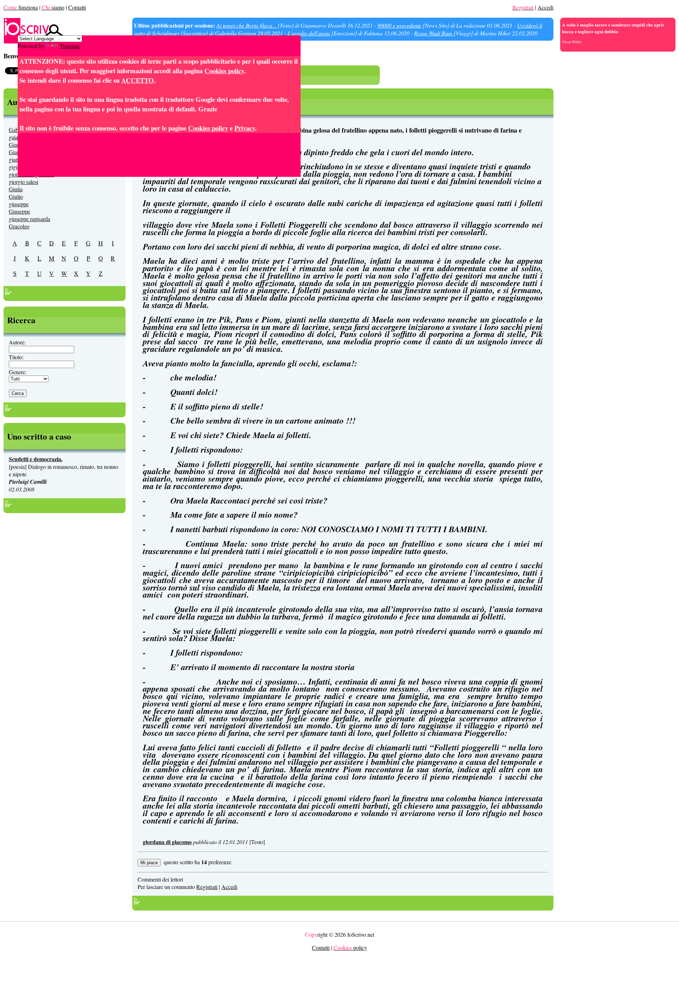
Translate (70, 46)
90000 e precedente (399, 25)
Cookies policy (224, 70)
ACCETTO (137, 80)
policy (350, 947)
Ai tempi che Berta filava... (246, 25)
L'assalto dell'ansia (309, 33)
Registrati (206, 886)
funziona (21, 7)
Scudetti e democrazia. (36, 459)
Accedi (545, 7)
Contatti (77, 7)
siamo (53, 7)
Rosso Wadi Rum (434, 33)
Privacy (244, 128)
